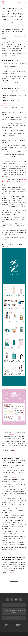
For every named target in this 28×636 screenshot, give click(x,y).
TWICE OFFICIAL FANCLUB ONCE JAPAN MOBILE (14, 611)
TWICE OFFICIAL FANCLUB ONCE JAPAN (14, 605)
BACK (14, 583)
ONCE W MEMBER (14, 617)
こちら (12, 434)
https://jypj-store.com (9, 68)
